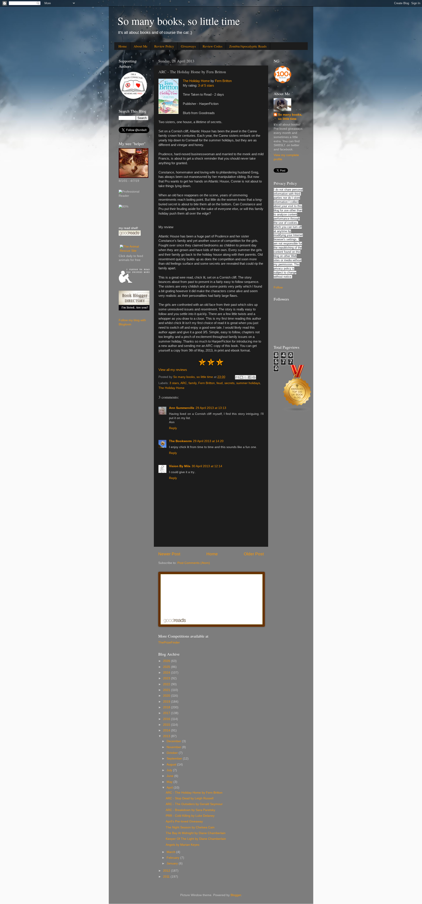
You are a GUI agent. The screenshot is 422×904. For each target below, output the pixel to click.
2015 (167, 724)
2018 (167, 707)
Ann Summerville (181, 408)
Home (122, 46)
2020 (167, 695)
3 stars (174, 383)
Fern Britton (223, 81)
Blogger (236, 895)
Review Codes (212, 46)
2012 (167, 870)
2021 (167, 690)
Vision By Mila (179, 466)
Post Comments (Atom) (193, 563)
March (171, 852)
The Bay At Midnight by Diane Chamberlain (196, 833)
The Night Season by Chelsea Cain (190, 827)
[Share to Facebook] (249, 377)
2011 (167, 876)
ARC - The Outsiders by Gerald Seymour (194, 804)
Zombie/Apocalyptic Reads (248, 46)
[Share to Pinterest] (254, 377)
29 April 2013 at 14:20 (208, 441)
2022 (167, 684)
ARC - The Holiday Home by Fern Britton (194, 792)
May (170, 782)
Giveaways (188, 46)
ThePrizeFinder (169, 642)
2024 (167, 672)
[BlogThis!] (241, 377)
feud (219, 383)
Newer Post (169, 554)
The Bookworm (180, 441)
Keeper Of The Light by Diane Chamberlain (196, 838)
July (170, 770)
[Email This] (237, 377)
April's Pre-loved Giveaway (184, 821)
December (174, 741)
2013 (167, 736)
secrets (229, 383)
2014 (167, 730)
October (173, 753)
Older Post (254, 554)
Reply (173, 428)
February (173, 857)
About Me (140, 46)
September (175, 758)
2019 (167, 701)
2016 (167, 719)
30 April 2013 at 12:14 (207, 466)
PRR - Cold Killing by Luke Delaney (190, 815)
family (192, 383)
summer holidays (248, 383)
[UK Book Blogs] (297, 411)
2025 (167, 667)
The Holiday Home (196, 81)
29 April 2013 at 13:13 (211, 408)
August (172, 764)
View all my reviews (172, 370)
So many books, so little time (179, 21)
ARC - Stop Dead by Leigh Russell (189, 798)
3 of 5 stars (206, 85)
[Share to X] (245, 377)
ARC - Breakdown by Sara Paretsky (190, 810)
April (170, 787)
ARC (183, 383)
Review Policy (164, 46)
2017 (167, 713)
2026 (167, 661)
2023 (167, 678)
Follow (278, 287)
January (173, 863)
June (170, 776)
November (174, 747)
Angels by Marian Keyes (182, 844)
